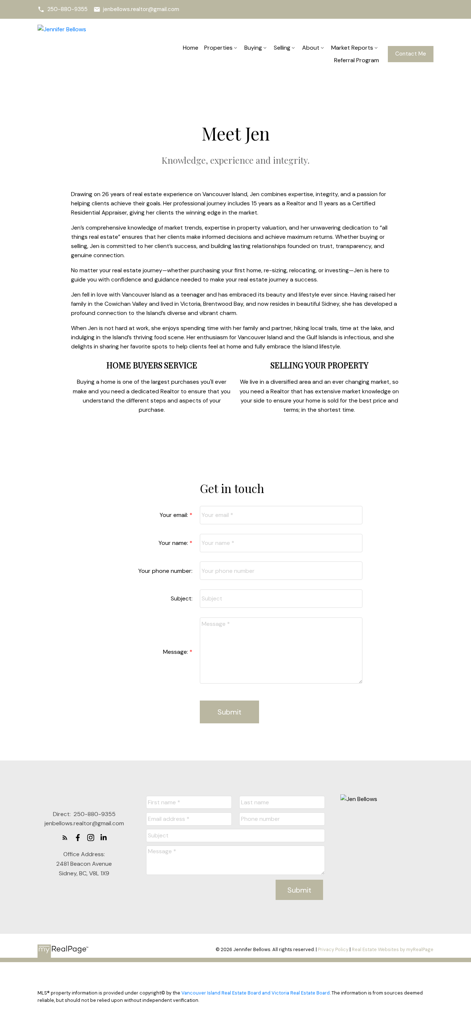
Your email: (175, 515)
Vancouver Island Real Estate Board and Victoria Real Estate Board (255, 993)
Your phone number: (165, 571)
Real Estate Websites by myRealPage (392, 949)
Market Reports (352, 48)
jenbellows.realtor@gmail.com (141, 9)
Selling (282, 48)
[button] (62, 9)
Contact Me (410, 53)
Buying (253, 48)
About (310, 48)
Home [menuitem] (190, 48)
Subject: (181, 598)
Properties (218, 48)
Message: (176, 652)
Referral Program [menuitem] (356, 60)
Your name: (174, 543)
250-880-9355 (67, 9)
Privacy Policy (333, 949)
